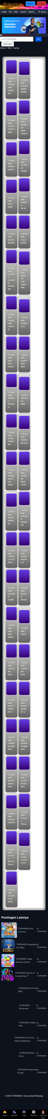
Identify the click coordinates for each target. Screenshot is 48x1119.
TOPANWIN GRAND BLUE (24, 203)
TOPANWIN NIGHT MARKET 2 (11, 706)
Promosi (34, 1115)
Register (14, 1115)
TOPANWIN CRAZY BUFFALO (24, 557)
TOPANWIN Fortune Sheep (24, 818)
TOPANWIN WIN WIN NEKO (11, 631)
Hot (10, 12)
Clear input (7, 44)
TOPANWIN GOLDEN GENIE (11, 594)
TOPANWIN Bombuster (24, 1007)
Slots (16, 12)
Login (24, 1115)
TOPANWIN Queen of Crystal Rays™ (24, 974)
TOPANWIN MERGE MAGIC (24, 594)
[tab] (4, 11)
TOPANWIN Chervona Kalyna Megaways (24, 1039)
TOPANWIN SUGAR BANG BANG (24, 86)
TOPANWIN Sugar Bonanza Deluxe (24, 960)
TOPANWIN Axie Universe (25, 930)
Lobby (4, 12)
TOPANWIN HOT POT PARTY (11, 361)
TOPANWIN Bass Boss (27, 1054)
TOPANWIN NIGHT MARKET (11, 518)
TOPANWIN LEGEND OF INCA (11, 896)
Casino (23, 12)
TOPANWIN (17, 1096)
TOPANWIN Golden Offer (27, 1024)
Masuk (30, 4)
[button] (41, 25)
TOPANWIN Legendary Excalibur (26, 946)
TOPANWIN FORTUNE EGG (11, 669)
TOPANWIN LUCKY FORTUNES (11, 126)
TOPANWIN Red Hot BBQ (27, 989)
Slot (9, 48)
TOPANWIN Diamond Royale (27, 1071)
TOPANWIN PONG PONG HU (11, 438)
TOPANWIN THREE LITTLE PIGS (11, 557)
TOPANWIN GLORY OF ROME (24, 165)
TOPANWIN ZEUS (24, 631)
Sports (31, 12)
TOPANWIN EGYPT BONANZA (11, 781)
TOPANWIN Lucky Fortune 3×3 (24, 857)
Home (2, 48)
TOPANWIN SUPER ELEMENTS (11, 743)
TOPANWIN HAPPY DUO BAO (24, 361)
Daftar (41, 4)
